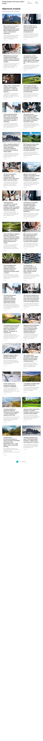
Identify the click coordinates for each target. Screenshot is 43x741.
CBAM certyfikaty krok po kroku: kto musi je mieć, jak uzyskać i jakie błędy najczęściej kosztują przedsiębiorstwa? (30, 28)
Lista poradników (30, 2)
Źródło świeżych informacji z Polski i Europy (13, 2)
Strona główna (36, 2)
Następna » (24, 461)
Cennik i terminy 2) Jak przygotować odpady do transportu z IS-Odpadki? (10, 385)
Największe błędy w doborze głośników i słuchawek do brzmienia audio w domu (11, 357)
